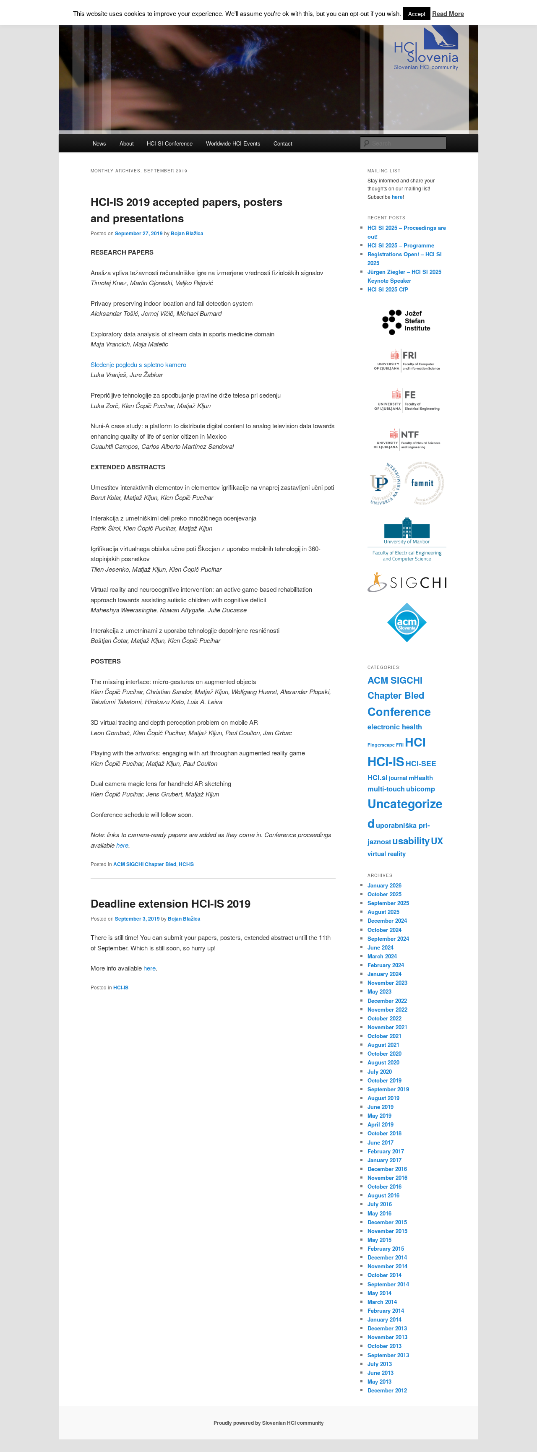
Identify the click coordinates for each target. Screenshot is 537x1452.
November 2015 (387, 1231)
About (127, 143)
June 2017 (381, 1142)
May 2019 (379, 1115)
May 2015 (379, 1240)
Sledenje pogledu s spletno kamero (138, 364)
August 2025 (383, 912)
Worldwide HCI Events (233, 143)
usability (411, 840)
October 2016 (384, 1186)
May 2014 (379, 1293)
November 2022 (387, 1009)
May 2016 (379, 1213)
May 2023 (379, 991)
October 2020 (384, 1053)
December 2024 (387, 920)
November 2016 (387, 1177)
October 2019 (384, 1080)
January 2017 (384, 1160)
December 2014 (387, 1257)
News (99, 143)
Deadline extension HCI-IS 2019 (170, 903)
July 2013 (380, 1364)
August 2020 (383, 1062)
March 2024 (382, 956)
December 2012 (387, 1390)
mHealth (421, 777)
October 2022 (384, 1018)
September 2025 (388, 903)
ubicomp (420, 788)
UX (437, 840)
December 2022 (387, 1000)
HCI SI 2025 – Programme (401, 245)
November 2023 (387, 982)
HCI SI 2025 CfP (388, 289)
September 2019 (388, 1089)
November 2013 (387, 1337)
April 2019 (381, 1124)
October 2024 (384, 930)
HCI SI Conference (170, 143)
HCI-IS (186, 864)
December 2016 (387, 1169)
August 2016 (383, 1195)
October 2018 (384, 1133)
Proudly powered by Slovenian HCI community (269, 1422)
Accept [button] (416, 14)
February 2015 (386, 1248)
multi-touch (386, 788)
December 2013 (387, 1328)
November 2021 (387, 1027)
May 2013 (379, 1381)
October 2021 (384, 1036)
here (122, 844)
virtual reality (387, 853)
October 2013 (384, 1346)
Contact (283, 143)
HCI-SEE (421, 763)
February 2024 (386, 965)
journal (398, 778)
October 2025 (384, 894)
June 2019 (381, 1107)
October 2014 (384, 1275)
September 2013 (388, 1355)
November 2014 (387, 1266)
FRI (400, 745)
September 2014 (388, 1284)
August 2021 (383, 1045)
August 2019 (383, 1098)
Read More (448, 13)
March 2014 (382, 1302)
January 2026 (384, 885)
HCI (415, 741)
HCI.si (378, 777)
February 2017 (386, 1151)
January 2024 (384, 974)
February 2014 (386, 1310)
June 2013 (381, 1373)
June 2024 (381, 947)
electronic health (395, 726)
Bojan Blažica (187, 233)
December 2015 (387, 1222)
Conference (399, 711)
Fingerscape (381, 745)
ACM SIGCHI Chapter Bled (144, 864)
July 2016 (380, 1204)
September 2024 (388, 938)
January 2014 (384, 1319)
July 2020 (380, 1071)
